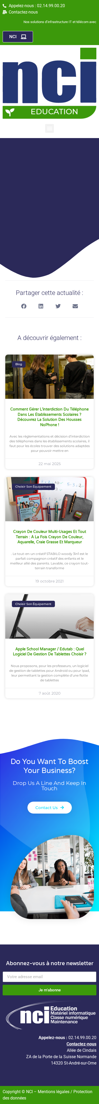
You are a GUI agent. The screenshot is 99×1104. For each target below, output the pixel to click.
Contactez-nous (81, 1043)
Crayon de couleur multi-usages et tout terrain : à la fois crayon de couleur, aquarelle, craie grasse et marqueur (49, 536)
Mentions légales (54, 1091)
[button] (49, 128)
